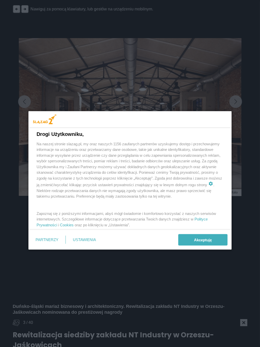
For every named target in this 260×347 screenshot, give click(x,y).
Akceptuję (203, 240)
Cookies (67, 225)
